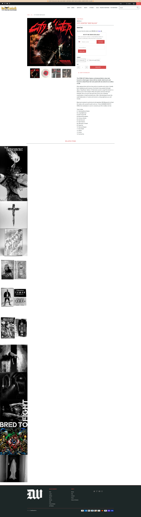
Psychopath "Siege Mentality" (13, 297)
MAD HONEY (63, 1)
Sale (97, 7)
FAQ (72, 493)
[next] (72, 42)
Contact (73, 495)
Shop (85, 7)
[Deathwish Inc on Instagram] (9, 3)
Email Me (82, 51)
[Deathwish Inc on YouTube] (7, 3)
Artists (79, 7)
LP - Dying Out (81, 60)
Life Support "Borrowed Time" (13, 358)
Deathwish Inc (33, 510)
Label (73, 7)
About (72, 491)
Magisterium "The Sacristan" (13, 386)
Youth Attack (80, 19)
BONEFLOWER (85, 1)
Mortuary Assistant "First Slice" (13, 328)
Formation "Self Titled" (13, 270)
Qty (78, 64)
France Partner (104, 7)
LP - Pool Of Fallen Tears (93, 60)
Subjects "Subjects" (13, 242)
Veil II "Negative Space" (13, 441)
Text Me (100, 42)
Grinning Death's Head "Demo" (13, 215)
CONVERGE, (68, 1)
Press (72, 497)
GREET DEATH (74, 1)
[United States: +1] (79, 42)
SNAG (58, 1)
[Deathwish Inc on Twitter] (2, 3)
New (68, 7)
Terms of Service (74, 500)
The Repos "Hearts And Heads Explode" (13, 468)
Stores (91, 7)
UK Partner (113, 7)
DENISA (80, 1)
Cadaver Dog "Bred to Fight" (13, 413)
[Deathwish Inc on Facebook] (4, 3)
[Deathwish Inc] (12, 8)
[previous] (29, 42)
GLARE (90, 1)
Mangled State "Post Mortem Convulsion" (13, 187)
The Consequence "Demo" (13, 160)
